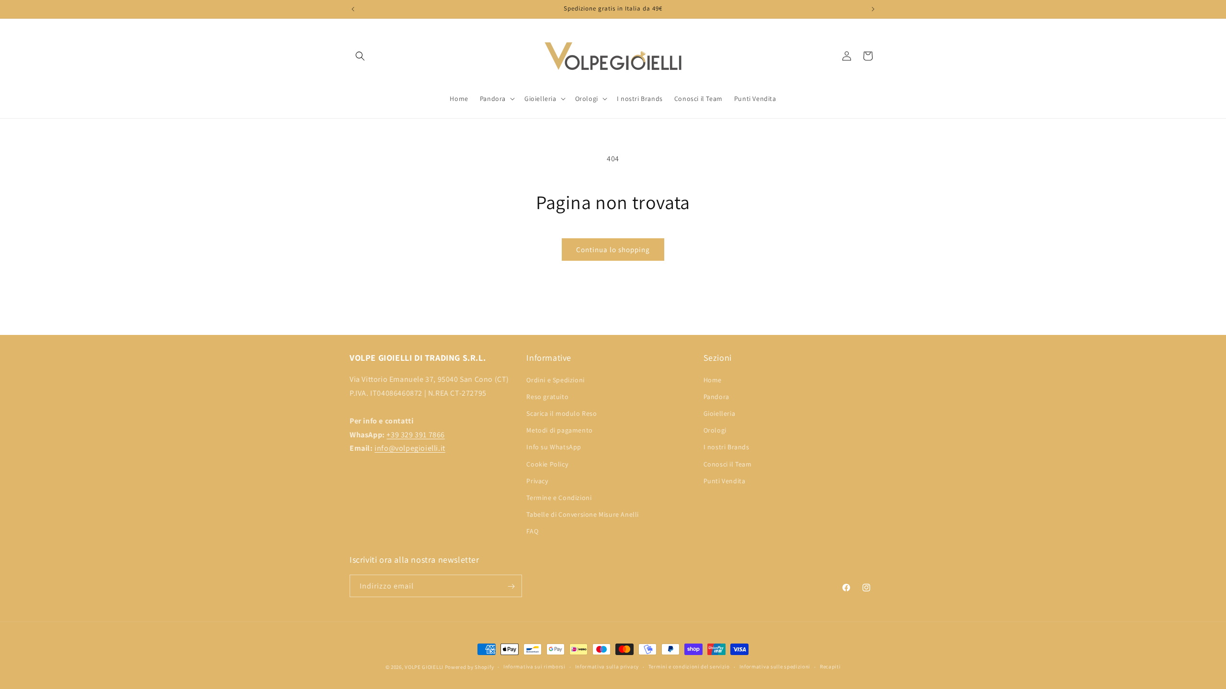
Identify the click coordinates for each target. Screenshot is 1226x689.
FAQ (532, 531)
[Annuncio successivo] (873, 9)
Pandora (716, 396)
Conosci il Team (728, 463)
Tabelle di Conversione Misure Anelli (582, 514)
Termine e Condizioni (558, 497)
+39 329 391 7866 (415, 435)
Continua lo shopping (613, 249)
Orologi (715, 430)
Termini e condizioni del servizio (689, 666)
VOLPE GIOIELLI (424, 667)
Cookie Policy (547, 463)
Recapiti (830, 666)
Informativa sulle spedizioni (775, 666)
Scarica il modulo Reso (561, 413)
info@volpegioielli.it (410, 448)
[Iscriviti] (511, 586)
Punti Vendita (725, 480)
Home (713, 379)
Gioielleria (720, 413)
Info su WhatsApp (553, 447)
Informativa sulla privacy (607, 666)
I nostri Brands (726, 447)
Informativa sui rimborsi (534, 666)
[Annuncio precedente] (352, 9)
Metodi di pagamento (559, 430)
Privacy (537, 480)
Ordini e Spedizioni (555, 379)
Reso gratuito (547, 396)
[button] (360, 56)
